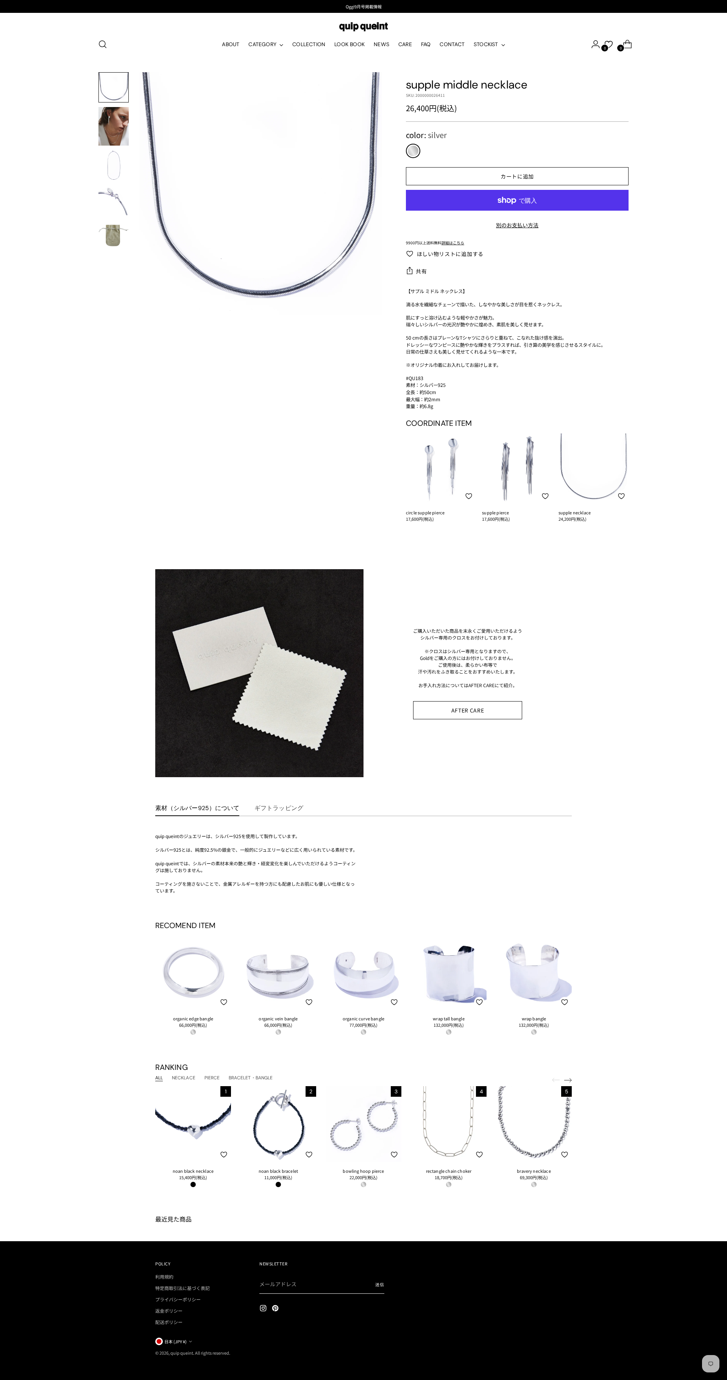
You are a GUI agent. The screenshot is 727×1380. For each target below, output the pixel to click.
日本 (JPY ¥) (175, 1341)
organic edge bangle (193, 1018)
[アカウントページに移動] (592, 44)
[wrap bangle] (534, 971)
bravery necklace (534, 1171)
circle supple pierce (425, 512)
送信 (379, 1284)
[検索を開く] (102, 44)
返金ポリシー (169, 1310)
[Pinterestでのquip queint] (276, 1309)
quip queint (181, 1353)
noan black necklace (193, 1171)
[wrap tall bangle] (449, 971)
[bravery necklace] (534, 1124)
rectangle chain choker (449, 1171)
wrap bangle (534, 1018)
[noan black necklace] (193, 1124)
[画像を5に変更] (113, 234)
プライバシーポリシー (178, 1299)
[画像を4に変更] (113, 200)
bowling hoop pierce (363, 1171)
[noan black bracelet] (278, 1124)
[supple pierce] (517, 468)
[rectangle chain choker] (449, 1124)
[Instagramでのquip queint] (263, 1309)
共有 (421, 271)
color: (426, 134)
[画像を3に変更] (113, 165)
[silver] (413, 151)
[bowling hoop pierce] (363, 1124)
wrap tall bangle (449, 1018)
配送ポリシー (169, 1322)
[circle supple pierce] (441, 468)
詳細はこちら (453, 242)
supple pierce (495, 512)
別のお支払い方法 (517, 225)
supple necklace (575, 512)
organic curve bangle (363, 1018)
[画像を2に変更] (113, 126)
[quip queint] (363, 26)
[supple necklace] (594, 468)
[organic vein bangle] (278, 971)
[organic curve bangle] (363, 971)
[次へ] (568, 1080)
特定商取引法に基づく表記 (182, 1288)
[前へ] (556, 1080)
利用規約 (164, 1276)
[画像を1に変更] (113, 87)
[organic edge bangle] (193, 971)
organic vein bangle (278, 1018)
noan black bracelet (278, 1171)
